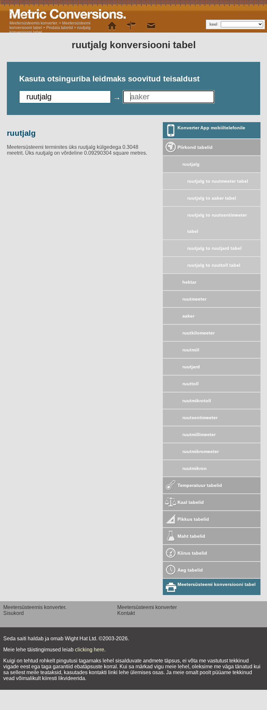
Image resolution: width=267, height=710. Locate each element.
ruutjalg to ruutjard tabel (214, 248)
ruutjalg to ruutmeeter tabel (217, 181)
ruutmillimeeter (199, 434)
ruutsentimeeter (200, 417)
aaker (188, 316)
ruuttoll (190, 383)
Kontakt (126, 613)
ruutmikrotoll (196, 400)
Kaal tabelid (190, 502)
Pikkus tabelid (193, 519)
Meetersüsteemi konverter (147, 607)
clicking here (89, 649)
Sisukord (13, 613)
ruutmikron (194, 468)
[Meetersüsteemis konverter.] (112, 26)
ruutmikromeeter (200, 451)
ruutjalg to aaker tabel (211, 198)
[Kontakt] (151, 26)
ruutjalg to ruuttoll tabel (213, 265)
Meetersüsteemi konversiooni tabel (216, 584)
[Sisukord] (131, 26)
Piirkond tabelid (195, 147)
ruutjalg (191, 164)
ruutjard (191, 366)
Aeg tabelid (190, 570)
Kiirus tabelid (192, 553)
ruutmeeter (194, 299)
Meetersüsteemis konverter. (33, 23)
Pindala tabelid (59, 27)
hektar (189, 282)
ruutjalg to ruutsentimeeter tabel (217, 223)
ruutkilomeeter (198, 332)
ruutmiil (190, 349)
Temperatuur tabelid (199, 485)
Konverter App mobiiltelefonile (211, 127)
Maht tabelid (191, 536)
